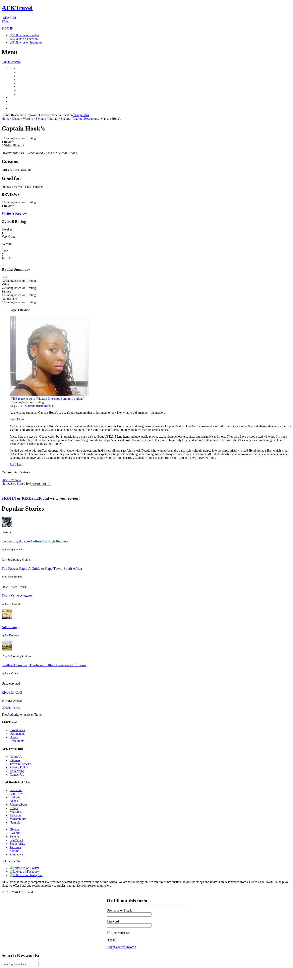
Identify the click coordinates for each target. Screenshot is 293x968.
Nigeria (14, 829)
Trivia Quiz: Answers (17, 596)
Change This (81, 115)
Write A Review (14, 213)
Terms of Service (20, 763)
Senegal (15, 836)
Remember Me (120, 932)
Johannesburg (18, 804)
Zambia (14, 850)
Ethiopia (15, 797)
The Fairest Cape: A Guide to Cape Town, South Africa (42, 569)
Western (28, 118)
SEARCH (9, 17)
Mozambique (18, 819)
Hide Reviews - (11, 480)
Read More (17, 419)
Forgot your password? (121, 947)
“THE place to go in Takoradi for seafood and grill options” (47, 398)
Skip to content (11, 62)
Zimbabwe (16, 854)
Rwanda (15, 833)
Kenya (14, 808)
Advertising (10, 627)
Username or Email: (119, 910)
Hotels (14, 737)
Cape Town (17, 793)
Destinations (17, 733)
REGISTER (32, 498)
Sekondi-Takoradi (47, 118)
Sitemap (15, 760)
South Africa (18, 843)
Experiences (17, 730)
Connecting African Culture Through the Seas (35, 541)
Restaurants (17, 741)
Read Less (16, 464)
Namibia (15, 822)
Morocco (15, 815)
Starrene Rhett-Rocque (39, 405)
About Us (16, 756)
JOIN (5, 21)
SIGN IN (7, 28)
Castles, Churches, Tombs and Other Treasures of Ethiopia (44, 665)
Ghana (16, 118)
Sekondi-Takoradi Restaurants (80, 118)
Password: (113, 921)
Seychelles (16, 840)
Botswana (16, 790)
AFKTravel (17, 7)
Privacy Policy (19, 767)
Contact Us (17, 774)
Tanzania (15, 847)
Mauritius (16, 811)
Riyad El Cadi (12, 692)
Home (5, 118)
